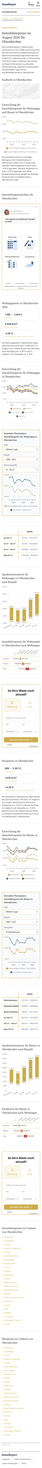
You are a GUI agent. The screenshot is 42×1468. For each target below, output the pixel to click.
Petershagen (9, 1260)
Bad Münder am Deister (14, 1297)
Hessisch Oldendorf (12, 1248)
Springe (7, 1313)
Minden (7, 1252)
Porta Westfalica (11, 1256)
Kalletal (7, 1271)
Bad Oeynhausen (11, 1290)
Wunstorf (8, 1301)
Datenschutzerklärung (22, 1459)
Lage (6, 445)
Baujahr (7, 455)
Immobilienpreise (9, 12)
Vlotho (7, 1267)
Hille (6, 1309)
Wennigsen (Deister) (12, 1320)
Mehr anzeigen (33, 12)
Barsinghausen (10, 1282)
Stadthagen (9, 1241)
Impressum (6, 1459)
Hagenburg (8, 1275)
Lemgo (7, 1324)
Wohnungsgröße (10, 465)
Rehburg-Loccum (11, 1286)
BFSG (24, 1463)
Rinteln (7, 1244)
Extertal (7, 1279)
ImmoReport (9, 4)
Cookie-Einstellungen (10, 1463)
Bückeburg (8, 1237)
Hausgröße (8, 927)
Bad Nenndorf (10, 1263)
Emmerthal (8, 1316)
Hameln (7, 1294)
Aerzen (7, 1305)
